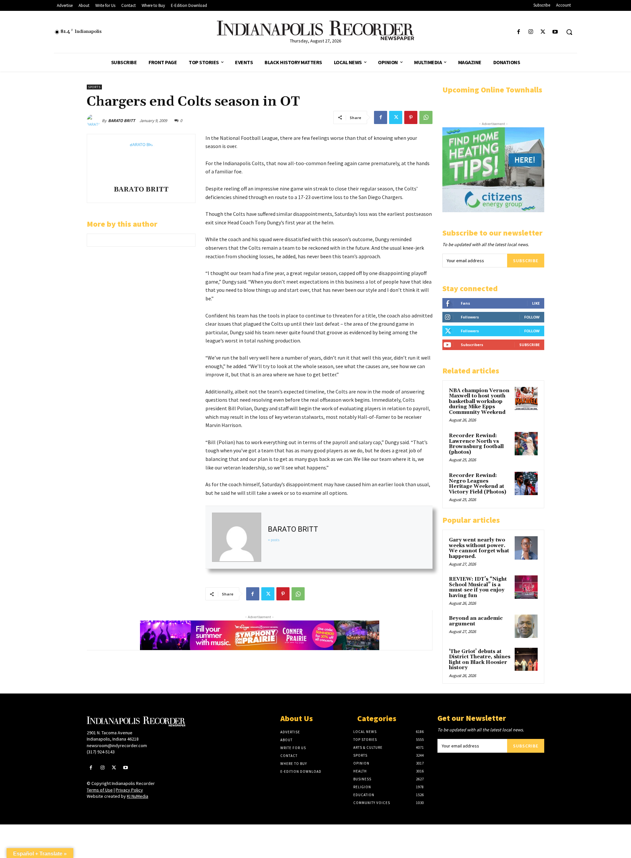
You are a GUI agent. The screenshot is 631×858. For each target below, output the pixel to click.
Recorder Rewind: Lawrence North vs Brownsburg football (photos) (476, 444)
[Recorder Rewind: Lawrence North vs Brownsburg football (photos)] (526, 443)
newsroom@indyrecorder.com (117, 745)
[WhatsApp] (425, 117)
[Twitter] (543, 32)
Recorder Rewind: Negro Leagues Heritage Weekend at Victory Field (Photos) (477, 483)
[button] (569, 32)
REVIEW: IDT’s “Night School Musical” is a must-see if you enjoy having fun (478, 587)
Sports (94, 87)
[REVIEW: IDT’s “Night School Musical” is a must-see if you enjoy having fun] (526, 586)
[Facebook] (518, 32)
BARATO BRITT (121, 120)
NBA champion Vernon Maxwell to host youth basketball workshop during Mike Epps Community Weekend (479, 402)
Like (536, 303)
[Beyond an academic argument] (526, 626)
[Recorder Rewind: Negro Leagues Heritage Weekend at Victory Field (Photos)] (526, 483)
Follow (532, 317)
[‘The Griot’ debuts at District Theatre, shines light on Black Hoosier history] (526, 659)
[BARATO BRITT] (94, 120)
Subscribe (525, 261)
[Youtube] (555, 32)
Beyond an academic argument (476, 621)
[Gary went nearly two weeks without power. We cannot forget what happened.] (526, 547)
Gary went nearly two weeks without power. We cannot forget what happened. (479, 548)
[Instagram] (530, 32)
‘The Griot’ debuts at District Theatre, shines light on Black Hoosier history (479, 659)
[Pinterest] (410, 117)
